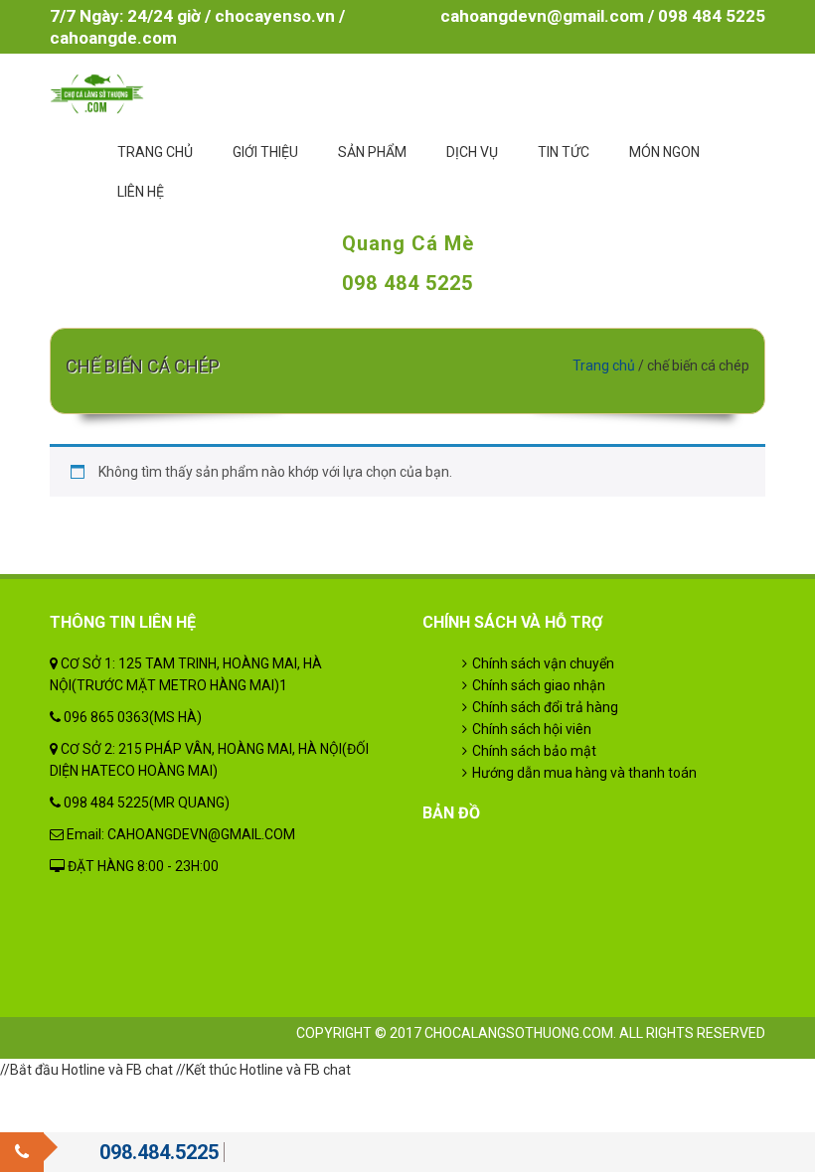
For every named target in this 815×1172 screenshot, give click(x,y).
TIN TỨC (563, 152)
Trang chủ (603, 365)
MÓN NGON (664, 152)
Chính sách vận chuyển (543, 663)
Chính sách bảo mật (534, 751)
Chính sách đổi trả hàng (545, 707)
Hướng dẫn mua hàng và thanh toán (584, 773)
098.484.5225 (159, 1152)
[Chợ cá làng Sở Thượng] (97, 92)
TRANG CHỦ (155, 152)
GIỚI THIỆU (265, 152)
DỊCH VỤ (472, 152)
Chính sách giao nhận (538, 685)
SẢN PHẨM (372, 152)
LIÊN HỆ (140, 192)
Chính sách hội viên (531, 729)
